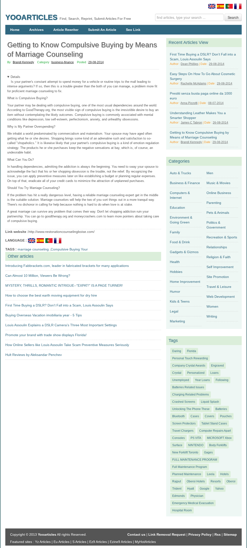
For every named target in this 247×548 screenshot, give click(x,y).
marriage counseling (33, 249)
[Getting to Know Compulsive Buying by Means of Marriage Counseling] (32, 240)
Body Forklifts (218, 445)
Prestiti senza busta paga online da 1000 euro (201, 95)
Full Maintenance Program (189, 467)
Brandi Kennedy (23, 62)
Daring (176, 351)
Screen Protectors (184, 423)
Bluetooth (178, 416)
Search (233, 17)
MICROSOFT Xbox (219, 438)
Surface (177, 445)
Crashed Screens (183, 401)
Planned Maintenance (186, 474)
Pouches (226, 416)
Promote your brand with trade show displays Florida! (46, 335)
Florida (191, 351)
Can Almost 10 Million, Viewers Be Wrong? (37, 275)
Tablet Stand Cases (214, 423)
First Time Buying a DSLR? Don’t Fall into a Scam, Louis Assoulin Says (59, 305)
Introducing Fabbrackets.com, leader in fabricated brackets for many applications (67, 266)
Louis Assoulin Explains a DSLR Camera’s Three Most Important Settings (61, 325)
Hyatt (190, 488)
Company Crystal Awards (188, 365)
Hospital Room (182, 510)
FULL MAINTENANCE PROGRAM (194, 459)
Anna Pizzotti (189, 103)
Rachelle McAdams (193, 83)
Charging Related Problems (190, 394)
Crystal (176, 373)
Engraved (217, 365)
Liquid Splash (210, 401)
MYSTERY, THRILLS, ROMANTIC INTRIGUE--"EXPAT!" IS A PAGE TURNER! (64, 285)
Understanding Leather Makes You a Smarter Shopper (198, 115)
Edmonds (178, 496)
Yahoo (219, 488)
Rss (217, 534)
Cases (195, 416)
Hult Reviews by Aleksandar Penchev (33, 355)
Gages (208, 452)
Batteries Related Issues (188, 387)
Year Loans (202, 380)
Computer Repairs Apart (215, 430)
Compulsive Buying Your (69, 249)
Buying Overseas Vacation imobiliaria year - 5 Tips (43, 315)
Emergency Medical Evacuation (193, 503)
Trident (176, 488)
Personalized (196, 373)
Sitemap (230, 534)
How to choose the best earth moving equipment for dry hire (51, 295)
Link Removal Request (166, 534)
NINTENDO (195, 445)
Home (15, 30)
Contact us (136, 534)
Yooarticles (31, 17)
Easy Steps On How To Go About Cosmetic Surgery (202, 76)
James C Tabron (191, 122)
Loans (214, 373)
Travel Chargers (182, 430)
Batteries (221, 409)
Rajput (176, 481)
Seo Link (133, 30)
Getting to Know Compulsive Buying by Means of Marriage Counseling (199, 135)
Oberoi (230, 481)
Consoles (178, 438)
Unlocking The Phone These (191, 409)
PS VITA (196, 438)
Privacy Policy (200, 534)
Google (204, 488)
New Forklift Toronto (185, 452)
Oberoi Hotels (196, 481)
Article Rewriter (65, 30)
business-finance (62, 62)
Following (222, 380)
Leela (210, 474)
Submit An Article (102, 30)
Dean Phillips (189, 64)
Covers (209, 416)
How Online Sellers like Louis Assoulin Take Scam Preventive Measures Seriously (67, 345)
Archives (36, 30)
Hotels (224, 474)
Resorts (216, 481)
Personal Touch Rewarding (190, 358)
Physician (197, 496)
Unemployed (180, 380)
